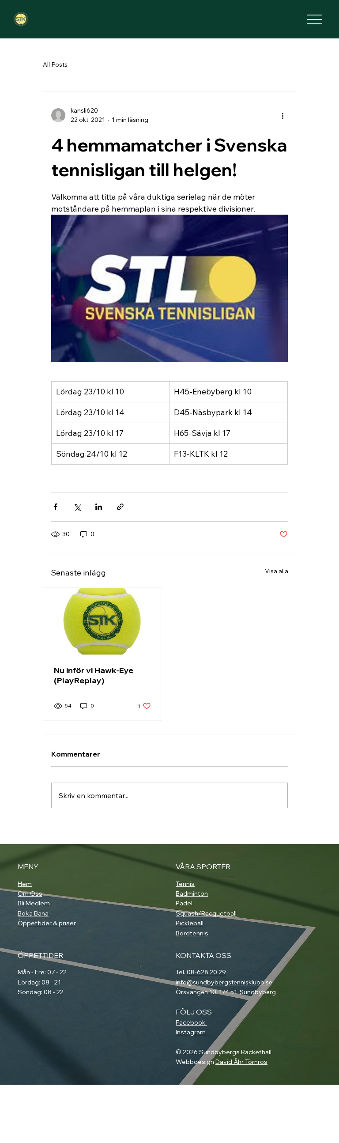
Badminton (192, 893)
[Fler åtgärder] (282, 115)
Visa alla (276, 571)
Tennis (185, 884)
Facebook (191, 1022)
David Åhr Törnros (241, 1062)
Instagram (191, 1032)
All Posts (55, 64)
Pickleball (189, 923)
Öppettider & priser (47, 923)
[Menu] (314, 19)
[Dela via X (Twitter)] (77, 507)
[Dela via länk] (120, 507)
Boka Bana (33, 913)
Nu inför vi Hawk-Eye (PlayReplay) (93, 675)
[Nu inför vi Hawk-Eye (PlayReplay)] (102, 621)
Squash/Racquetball (206, 913)
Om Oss (30, 893)
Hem (25, 884)
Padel (184, 903)
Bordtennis (192, 933)
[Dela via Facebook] (55, 507)
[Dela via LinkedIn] (98, 507)
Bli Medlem (34, 903)
